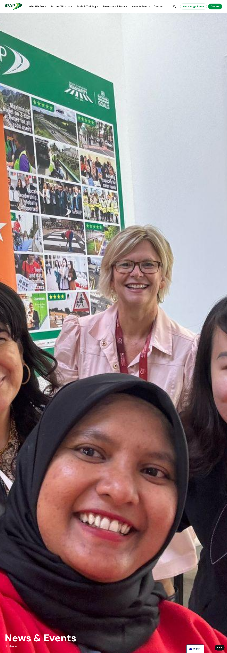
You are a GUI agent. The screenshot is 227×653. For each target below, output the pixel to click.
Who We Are (36, 6)
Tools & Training (86, 6)
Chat (219, 647)
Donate (215, 6)
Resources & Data (114, 6)
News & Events (141, 6)
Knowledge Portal (193, 6)
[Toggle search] (174, 6)
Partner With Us (60, 6)
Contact (159, 6)
